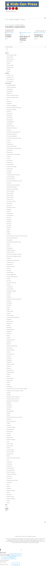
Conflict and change (11, 166)
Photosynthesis (10, 372)
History (9, 268)
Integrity (9, 297)
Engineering (10, 213)
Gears (8, 246)
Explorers (9, 221)
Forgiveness (10, 240)
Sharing (9, 435)
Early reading (10, 193)
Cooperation (10, 168)
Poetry (8, 384)
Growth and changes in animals (14, 254)
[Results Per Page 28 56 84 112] (25, 46)
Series (8, 71)
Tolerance (9, 466)
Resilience (9, 407)
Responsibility (10, 411)
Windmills (9, 494)
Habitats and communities (13, 260)
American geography (12, 105)
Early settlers (10, 195)
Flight (8, 231)
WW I (8, 500)
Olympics (9, 358)
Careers (9, 140)
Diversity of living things (12, 189)
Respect (9, 409)
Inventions (9, 303)
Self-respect (10, 431)
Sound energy (10, 449)
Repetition (9, 405)
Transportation (10, 468)
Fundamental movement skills (14, 242)
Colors (8, 158)
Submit (16, 564)
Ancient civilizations (11, 109)
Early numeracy (10, 191)
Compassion (10, 162)
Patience (9, 366)
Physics (9, 374)
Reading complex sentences (13, 396)
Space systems (10, 451)
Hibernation (10, 264)
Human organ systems (12, 276)
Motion (9, 337)
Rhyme (8, 413)
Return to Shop (15, 555)
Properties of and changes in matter (15, 390)
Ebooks (9, 69)
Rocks (8, 415)
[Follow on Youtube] (16, 8)
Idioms (8, 284)
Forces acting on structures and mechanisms (17, 236)
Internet (9, 301)
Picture (9, 376)
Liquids (9, 313)
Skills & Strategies (11, 439)
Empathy (9, 209)
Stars (8, 455)
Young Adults (10, 67)
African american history (12, 95)
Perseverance (10, 370)
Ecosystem (9, 203)
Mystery (9, 341)
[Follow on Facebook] (6, 8)
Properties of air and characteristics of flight (17, 388)
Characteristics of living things (14, 148)
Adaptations (10, 91)
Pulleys (9, 392)
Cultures (9, 183)
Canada (9, 130)
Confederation (10, 164)
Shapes (9, 433)
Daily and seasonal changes (13, 185)
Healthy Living (10, 262)
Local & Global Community (13, 317)
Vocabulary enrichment (12, 480)
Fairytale (9, 225)
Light (8, 309)
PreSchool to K (10, 79)
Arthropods (9, 113)
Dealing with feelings (12, 187)
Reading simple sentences (13, 398)
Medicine (9, 327)
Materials (9, 323)
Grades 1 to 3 (10, 75)
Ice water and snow (11, 282)
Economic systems (11, 201)
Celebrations (10, 144)
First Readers (10, 57)
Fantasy (9, 227)
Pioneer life (9, 380)
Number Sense (10, 354)
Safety (8, 423)
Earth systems (10, 197)
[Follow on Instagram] (9, 8)
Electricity (9, 205)
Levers (8, 307)
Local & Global (10, 315)
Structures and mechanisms (13, 458)
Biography (9, 123)
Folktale (9, 233)
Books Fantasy (10, 126)
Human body (10, 272)
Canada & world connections (13, 132)
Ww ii (8, 502)
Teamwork (9, 462)
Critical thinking (10, 178)
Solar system (10, 445)
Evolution (9, 219)
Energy (8, 211)
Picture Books (10, 65)
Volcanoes (9, 482)
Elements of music (11, 207)
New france (10, 348)
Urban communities (11, 474)
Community (10, 160)
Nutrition (9, 356)
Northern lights (10, 350)
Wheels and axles (11, 490)
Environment (10, 215)
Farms (8, 229)
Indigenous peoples (11, 291)
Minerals (9, 333)
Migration (9, 331)
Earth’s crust (10, 199)
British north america (12, 128)
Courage (9, 172)
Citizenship (9, 152)
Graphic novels (10, 252)
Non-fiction (9, 61)
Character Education (12, 146)
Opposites (9, 360)
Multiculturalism (11, 339)
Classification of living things (13, 154)
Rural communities (11, 421)
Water (8, 486)
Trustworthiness (11, 470)
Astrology (9, 115)
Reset (6, 510)
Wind (8, 492)
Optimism (9, 362)
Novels (8, 63)
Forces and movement (12, 238)
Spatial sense (10, 453)
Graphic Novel (10, 59)
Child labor (9, 150)
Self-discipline (10, 429)
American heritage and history (14, 107)
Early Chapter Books (11, 55)
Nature (9, 343)
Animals (9, 111)
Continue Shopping (8, 558)
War (8, 484)
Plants (8, 382)
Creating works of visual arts (13, 174)
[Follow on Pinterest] (13, 8)
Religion (9, 403)
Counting (9, 170)
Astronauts (9, 117)
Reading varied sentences (13, 401)
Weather (9, 488)
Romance (9, 419)
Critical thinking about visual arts (14, 180)
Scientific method (11, 427)
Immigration (10, 286)
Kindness (9, 305)
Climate (9, 156)
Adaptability (10, 89)
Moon (8, 335)
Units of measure (11, 472)
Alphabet (9, 103)
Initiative (9, 293)
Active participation (11, 87)
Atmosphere (10, 119)
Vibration (9, 476)
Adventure (9, 93)
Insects (9, 295)
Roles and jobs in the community (14, 417)
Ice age (9, 280)
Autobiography (10, 121)
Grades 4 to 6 (10, 77)
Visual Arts (9, 478)
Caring (8, 142)
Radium (9, 394)
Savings (9, 425)
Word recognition (11, 498)
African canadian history (12, 97)
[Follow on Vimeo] (19, 8)
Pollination (9, 386)
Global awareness (11, 250)
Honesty (9, 270)
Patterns (9, 368)
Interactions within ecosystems (14, 299)
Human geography (11, 274)
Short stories (10, 437)
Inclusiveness (10, 288)
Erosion (9, 217)
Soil (8, 441)
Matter (8, 325)
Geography (9, 248)
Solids (8, 447)
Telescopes (9, 464)
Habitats (9, 258)
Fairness (9, 223)
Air (8, 99)
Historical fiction (11, 266)
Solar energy (10, 443)
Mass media (10, 321)
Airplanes (9, 101)
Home (6, 19)
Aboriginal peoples (11, 85)
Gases (8, 244)
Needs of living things (12, 345)
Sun (8, 460)
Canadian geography (12, 136)
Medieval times (10, 329)
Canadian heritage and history (14, 138)
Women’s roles (10, 496)
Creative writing (10, 176)
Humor (8, 278)
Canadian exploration (12, 134)
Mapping (9, 319)
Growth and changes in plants (14, 256)
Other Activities (10, 364)
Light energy (10, 311)
